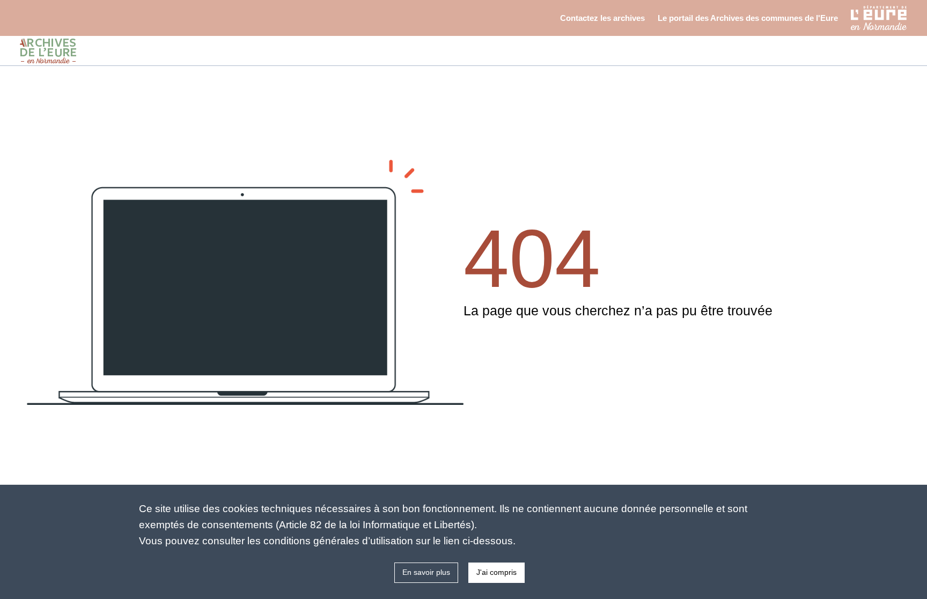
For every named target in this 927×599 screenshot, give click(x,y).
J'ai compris (496, 572)
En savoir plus (426, 572)
